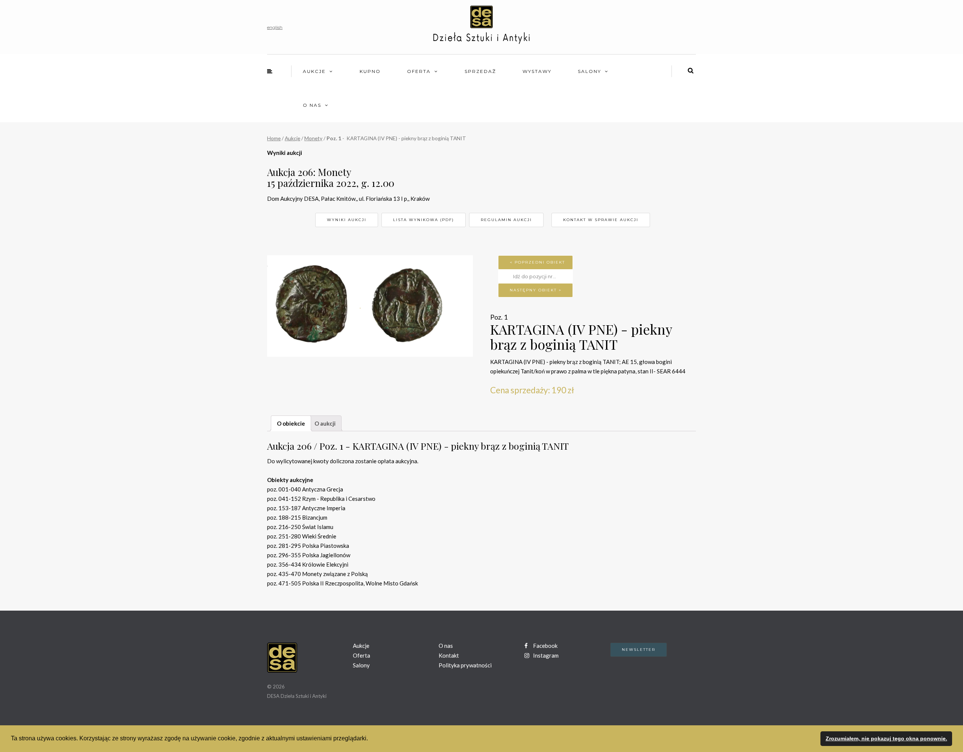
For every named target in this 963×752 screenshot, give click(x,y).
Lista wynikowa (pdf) (423, 219)
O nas (312, 105)
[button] (370, 739)
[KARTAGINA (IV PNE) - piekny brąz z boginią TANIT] (314, 305)
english (275, 27)
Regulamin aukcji (506, 219)
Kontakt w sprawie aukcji (600, 219)
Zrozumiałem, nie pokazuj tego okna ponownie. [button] (886, 738)
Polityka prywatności (465, 665)
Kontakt (449, 655)
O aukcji (325, 423)
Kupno (370, 71)
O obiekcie (291, 423)
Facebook (544, 645)
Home (274, 138)
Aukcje (314, 71)
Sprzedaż (480, 71)
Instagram (545, 655)
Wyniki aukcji (346, 219)
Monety (313, 138)
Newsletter (638, 649)
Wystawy (537, 71)
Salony (589, 71)
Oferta (419, 71)
